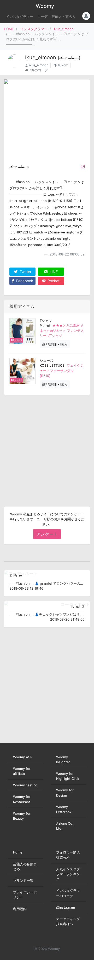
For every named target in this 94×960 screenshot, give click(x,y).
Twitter (25, 271)
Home (17, 852)
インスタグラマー (19, 17)
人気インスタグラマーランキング (68, 874)
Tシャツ (46, 321)
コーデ (42, 17)
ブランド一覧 (23, 881)
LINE (53, 271)
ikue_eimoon (63, 29)
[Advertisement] (47, 446)
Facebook (24, 281)
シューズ (46, 360)
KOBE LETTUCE (52, 365)
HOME (9, 29)
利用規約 (20, 909)
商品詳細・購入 (55, 344)
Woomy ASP (22, 757)
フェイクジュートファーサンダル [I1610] (62, 370)
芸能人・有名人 (63, 17)
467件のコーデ (36, 70)
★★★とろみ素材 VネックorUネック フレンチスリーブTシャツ (62, 331)
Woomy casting (25, 785)
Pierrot (45, 326)
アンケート (47, 534)
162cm (62, 65)
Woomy (45, 6)
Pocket (53, 281)
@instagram (65, 907)
